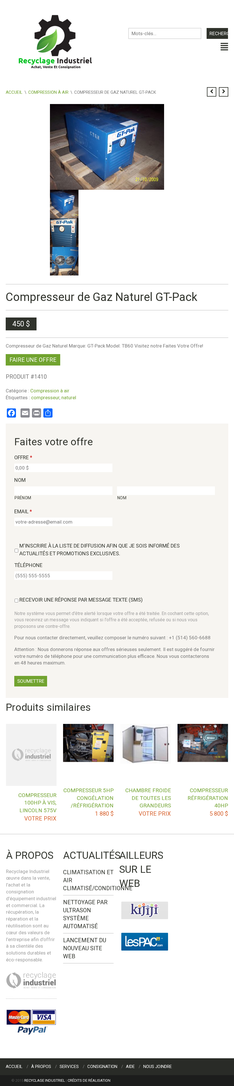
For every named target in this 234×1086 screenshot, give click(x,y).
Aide (130, 1066)
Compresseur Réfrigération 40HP (207, 798)
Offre (23, 457)
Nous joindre (157, 1066)
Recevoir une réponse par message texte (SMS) (81, 600)
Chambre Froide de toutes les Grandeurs (148, 798)
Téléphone (28, 565)
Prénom (23, 498)
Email (23, 511)
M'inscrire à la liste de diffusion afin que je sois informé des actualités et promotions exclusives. (99, 549)
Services (69, 1066)
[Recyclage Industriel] (60, 39)
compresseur (45, 397)
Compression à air (48, 92)
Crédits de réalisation (89, 1080)
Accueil (14, 92)
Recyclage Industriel (44, 1080)
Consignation (102, 1066)
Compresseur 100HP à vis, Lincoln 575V (37, 803)
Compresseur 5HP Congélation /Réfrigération (88, 798)
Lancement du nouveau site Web (84, 948)
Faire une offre (33, 359)
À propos (41, 1066)
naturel (68, 397)
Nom (20, 480)
